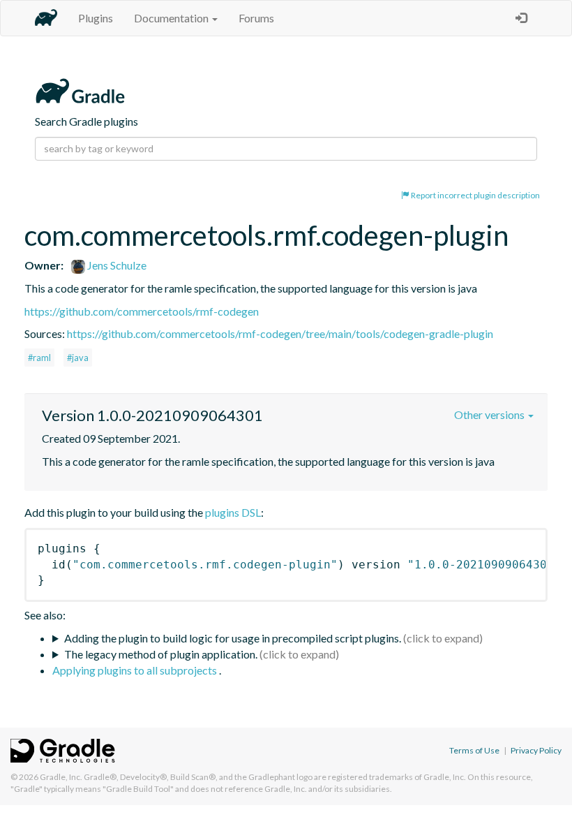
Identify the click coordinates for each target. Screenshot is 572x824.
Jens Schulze (115, 265)
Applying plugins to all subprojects (135, 670)
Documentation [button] (172, 17)
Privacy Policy (536, 750)
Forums (256, 17)
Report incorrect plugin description (474, 195)
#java (78, 357)
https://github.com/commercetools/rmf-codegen (141, 311)
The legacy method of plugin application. (160, 654)
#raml (39, 357)
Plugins (95, 17)
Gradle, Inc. (61, 777)
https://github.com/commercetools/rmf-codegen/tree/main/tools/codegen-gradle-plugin (280, 333)
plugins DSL (233, 512)
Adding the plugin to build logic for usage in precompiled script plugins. (232, 638)
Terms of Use (474, 750)
